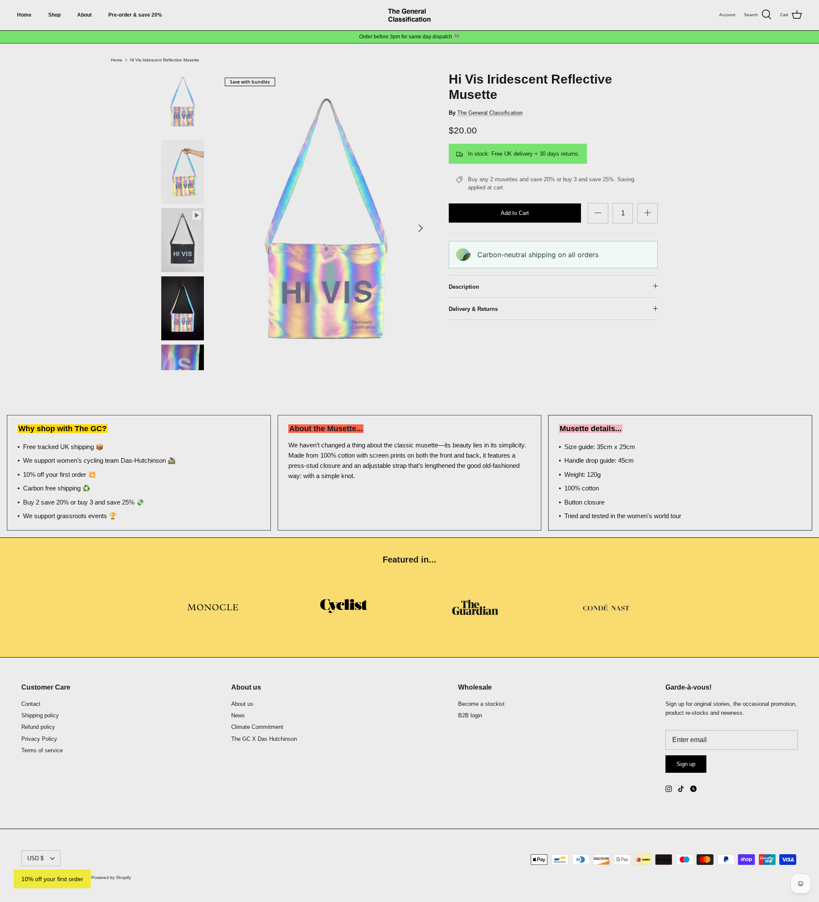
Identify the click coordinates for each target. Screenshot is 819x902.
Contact (31, 704)
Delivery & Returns (473, 309)
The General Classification (490, 113)
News (238, 715)
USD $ (35, 858)
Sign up (686, 764)
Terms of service (42, 750)
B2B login (470, 715)
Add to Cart (515, 213)
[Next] (420, 228)
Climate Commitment (257, 727)
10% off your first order (52, 879)
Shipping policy (40, 715)
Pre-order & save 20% (135, 15)
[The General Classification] (409, 15)
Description (464, 287)
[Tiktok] (681, 789)
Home (24, 15)
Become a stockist (481, 704)
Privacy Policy (39, 739)
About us (242, 704)
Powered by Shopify (111, 877)
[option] (325, 228)
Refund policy (38, 727)
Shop (54, 15)
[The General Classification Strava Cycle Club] (693, 789)
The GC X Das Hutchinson (264, 739)
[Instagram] (668, 789)
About (84, 15)
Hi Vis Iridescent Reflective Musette (164, 60)
